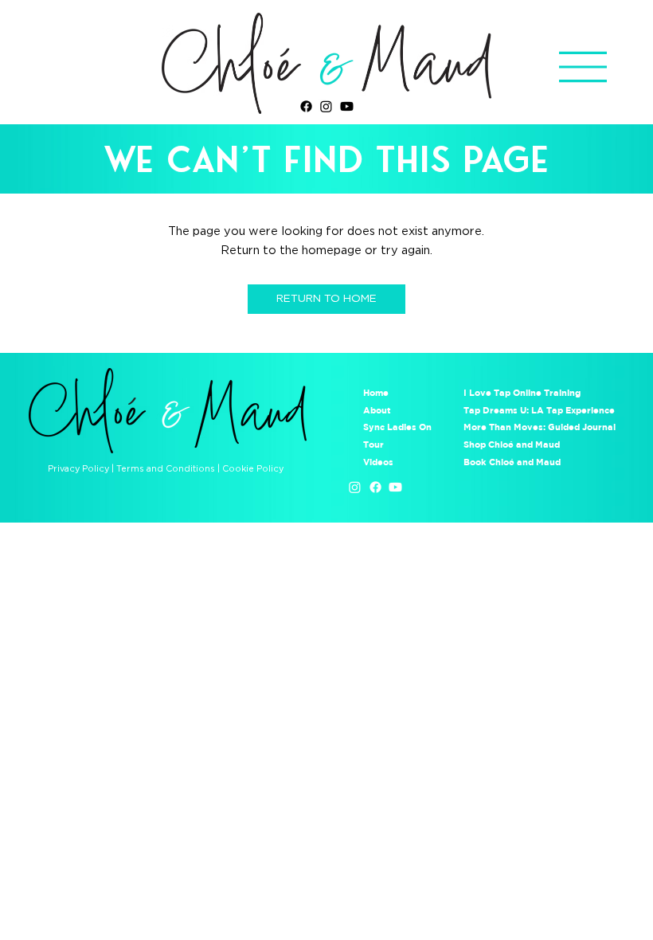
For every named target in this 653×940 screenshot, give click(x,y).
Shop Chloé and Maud (511, 444)
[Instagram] (326, 106)
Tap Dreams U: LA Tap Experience (539, 410)
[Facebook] (306, 106)
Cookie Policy (252, 468)
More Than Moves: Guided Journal (539, 426)
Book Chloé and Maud (512, 461)
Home (376, 392)
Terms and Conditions (165, 468)
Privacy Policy (78, 468)
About (377, 410)
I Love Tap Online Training (523, 392)
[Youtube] (346, 106)
